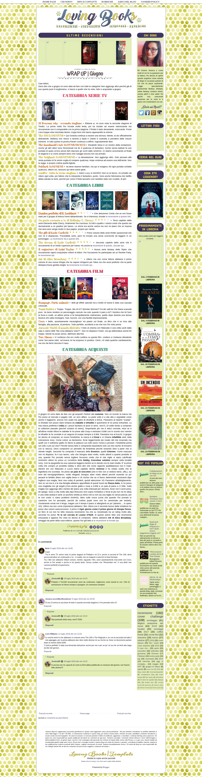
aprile (156, 648)
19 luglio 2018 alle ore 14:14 (75, 616)
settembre (155, 651)
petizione (148, 685)
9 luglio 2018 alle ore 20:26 (83, 599)
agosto (140, 669)
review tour (149, 682)
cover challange (150, 616)
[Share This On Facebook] (91, 528)
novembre (142, 651)
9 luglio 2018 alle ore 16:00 (61, 548)
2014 (161, 659)
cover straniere (144, 646)
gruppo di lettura (153, 667)
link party (149, 677)
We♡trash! (154, 643)
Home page (85, 713)
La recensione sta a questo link (64, 239)
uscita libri (154, 634)
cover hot (149, 669)
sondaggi (158, 629)
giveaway (142, 654)
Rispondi (47, 569)
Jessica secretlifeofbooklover (58, 599)
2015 (157, 646)
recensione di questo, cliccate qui (108, 245)
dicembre (159, 677)
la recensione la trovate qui (106, 520)
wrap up (88, 533)
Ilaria (47, 548)
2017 (146, 632)
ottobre (141, 640)
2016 (158, 669)
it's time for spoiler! (147, 680)
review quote (156, 688)
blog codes (142, 672)
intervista (146, 661)
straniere (142, 637)
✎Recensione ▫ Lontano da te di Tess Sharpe (156, 554)
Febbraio (141, 656)
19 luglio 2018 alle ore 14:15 (75, 661)
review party (154, 656)
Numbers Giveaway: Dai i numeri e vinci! (156, 499)
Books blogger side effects (95, 761)
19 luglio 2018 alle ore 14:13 (75, 579)
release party (158, 685)
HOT (140, 667)
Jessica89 (55, 579)
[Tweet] (94, 528)
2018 (154, 626)
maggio (155, 664)
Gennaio (155, 654)
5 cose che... (143, 648)
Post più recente (45, 713)
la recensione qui (46, 255)
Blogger (106, 767)
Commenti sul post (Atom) (57, 718)
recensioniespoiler (156, 672)
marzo (155, 637)
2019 (152, 640)
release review (145, 688)
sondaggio (152, 620)
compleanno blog (148, 674)
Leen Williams (51, 634)
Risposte (50, 574)
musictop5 (149, 659)
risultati (141, 629)
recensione (145, 613)
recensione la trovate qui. (81, 265)
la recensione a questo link (118, 216)
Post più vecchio (124, 713)
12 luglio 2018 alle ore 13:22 (70, 634)
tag (139, 659)
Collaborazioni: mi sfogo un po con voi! (156, 473)
